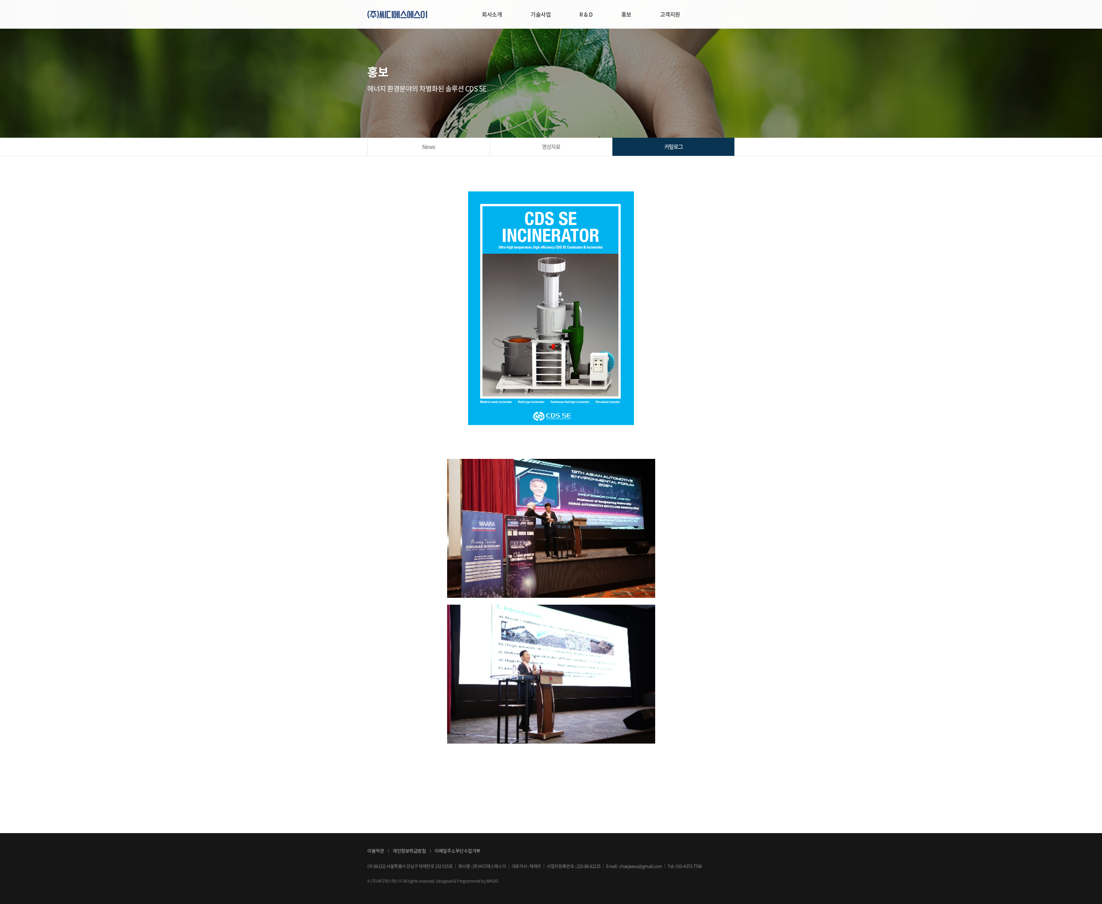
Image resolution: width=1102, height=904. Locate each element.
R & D (586, 14)
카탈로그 (673, 147)
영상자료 (551, 147)
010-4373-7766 (689, 866)
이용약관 (375, 850)
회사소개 (492, 14)
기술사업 (541, 14)
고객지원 (670, 14)
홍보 (626, 14)
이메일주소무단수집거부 (457, 850)
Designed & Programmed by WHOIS (467, 881)
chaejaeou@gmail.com (640, 866)
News (428, 147)
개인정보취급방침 (409, 850)
